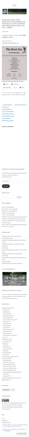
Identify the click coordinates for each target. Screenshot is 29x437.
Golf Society (6, 327)
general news (10, 298)
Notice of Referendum (7, 238)
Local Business (17, 92)
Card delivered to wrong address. (19, 224)
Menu (14, 5)
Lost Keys (11, 226)
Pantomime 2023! (6, 261)
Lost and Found (6, 348)
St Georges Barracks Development (11, 372)
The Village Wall (10, 207)
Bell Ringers (5, 312)
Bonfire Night (6, 360)
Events (8, 94)
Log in (3, 418)
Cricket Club (6, 323)
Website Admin (5, 379)
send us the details (6, 296)
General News (5, 339)
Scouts (4, 337)
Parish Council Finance (8, 366)
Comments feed (6, 422)
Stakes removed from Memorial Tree (16, 218)
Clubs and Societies (6, 308)
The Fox (5, 354)
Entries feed (5, 420)
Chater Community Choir (9, 319)
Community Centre (7, 362)
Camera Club (6, 314)
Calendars (4, 94)
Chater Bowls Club (7, 317)
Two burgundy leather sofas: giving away (17, 216)
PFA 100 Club (5, 248)
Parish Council (5, 358)
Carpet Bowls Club (7, 315)
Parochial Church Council (9, 335)
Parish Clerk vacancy (21, 104)
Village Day (5, 376)
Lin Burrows (22, 94)
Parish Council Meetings (8, 368)
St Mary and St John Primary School (10, 378)
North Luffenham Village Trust (9, 356)
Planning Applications (8, 370)
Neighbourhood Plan (8, 364)
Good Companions (7, 329)
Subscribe (5, 186)
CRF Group (5, 321)
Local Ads (4, 343)
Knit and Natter (6, 333)
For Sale (5, 345)
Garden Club (6, 325)
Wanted (5, 350)
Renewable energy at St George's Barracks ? (12, 263)
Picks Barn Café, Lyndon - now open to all (12, 236)
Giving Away (6, 346)
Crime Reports (6, 341)
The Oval (5, 374)
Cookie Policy (8, 430)
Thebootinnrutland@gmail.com (10, 43)
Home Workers (6, 331)
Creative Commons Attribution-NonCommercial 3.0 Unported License (12, 407)
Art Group (5, 310)
